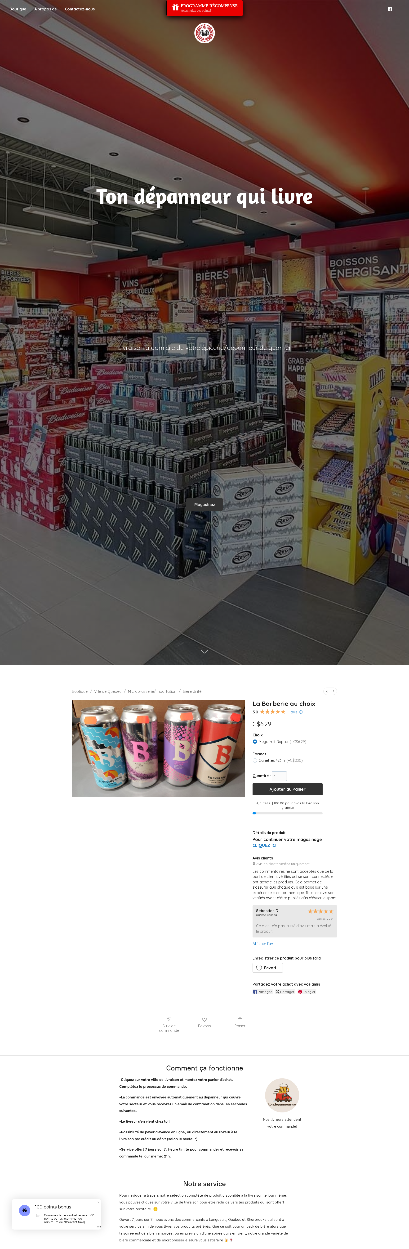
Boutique (17, 9)
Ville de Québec (107, 691)
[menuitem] (327, 691)
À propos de (45, 9)
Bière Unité (192, 691)
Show (205, 8)
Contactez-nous (80, 9)
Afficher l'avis (264, 943)
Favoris (204, 1026)
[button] (268, 968)
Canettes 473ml (281, 760)
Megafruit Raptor (282, 741)
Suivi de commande (169, 1028)
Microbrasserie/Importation (152, 691)
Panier (240, 1026)
